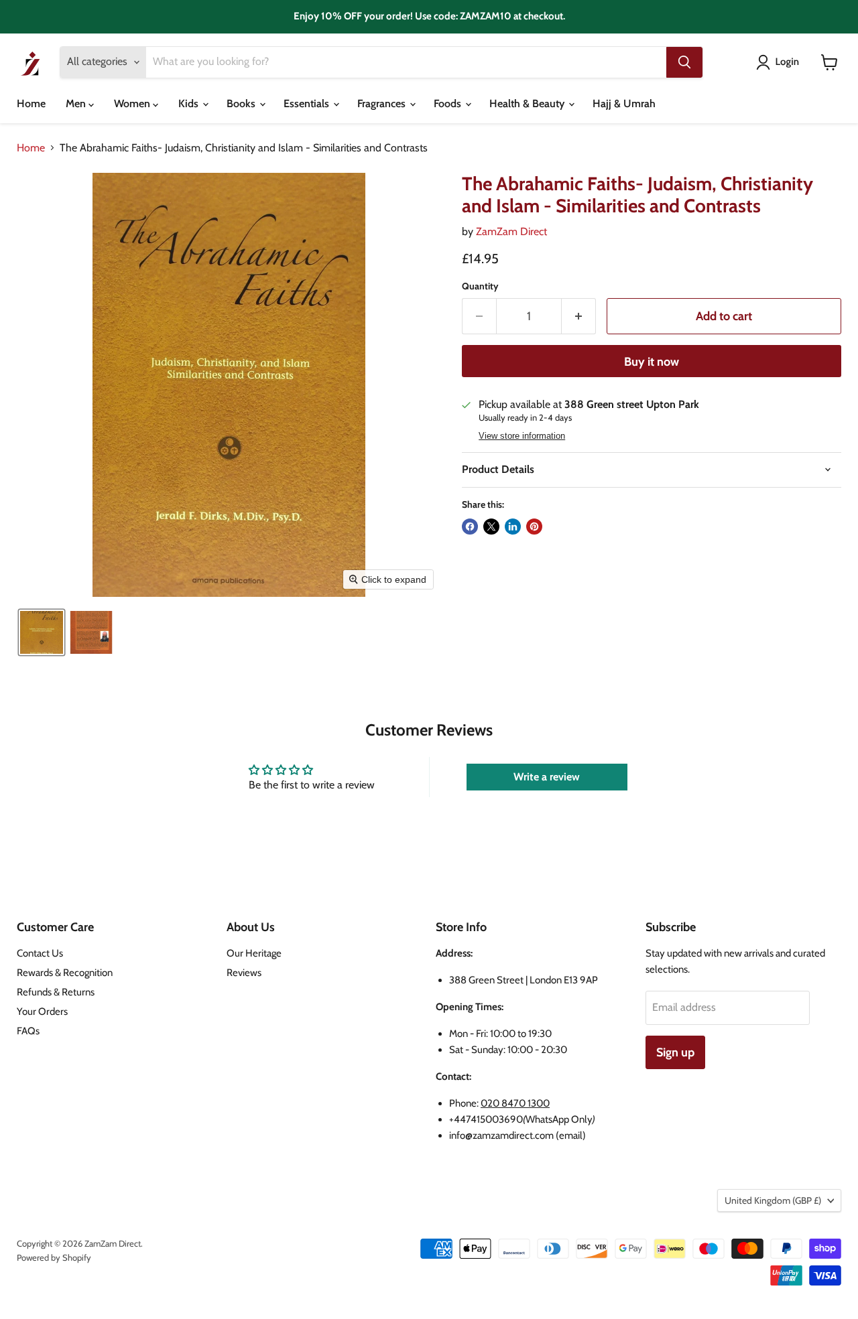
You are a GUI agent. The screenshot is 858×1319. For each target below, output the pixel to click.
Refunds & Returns (56, 992)
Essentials (308, 103)
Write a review (546, 776)
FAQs (28, 1031)
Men (77, 103)
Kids (189, 103)
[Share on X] (491, 526)
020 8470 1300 (515, 1103)
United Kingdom (773, 1200)
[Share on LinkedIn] (513, 526)
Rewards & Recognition (65, 973)
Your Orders (42, 1011)
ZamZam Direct (511, 231)
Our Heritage (254, 953)
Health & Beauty (528, 103)
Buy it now (651, 361)
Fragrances (382, 103)
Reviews (244, 973)
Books (242, 103)
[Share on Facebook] (470, 526)
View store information (522, 436)
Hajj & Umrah (624, 103)
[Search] (684, 62)
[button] (780, 62)
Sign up (675, 1052)
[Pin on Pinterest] (534, 526)
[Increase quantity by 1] (579, 316)
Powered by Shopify (54, 1257)
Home (31, 103)
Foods (449, 103)
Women (133, 103)
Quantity (480, 286)
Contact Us (40, 953)
